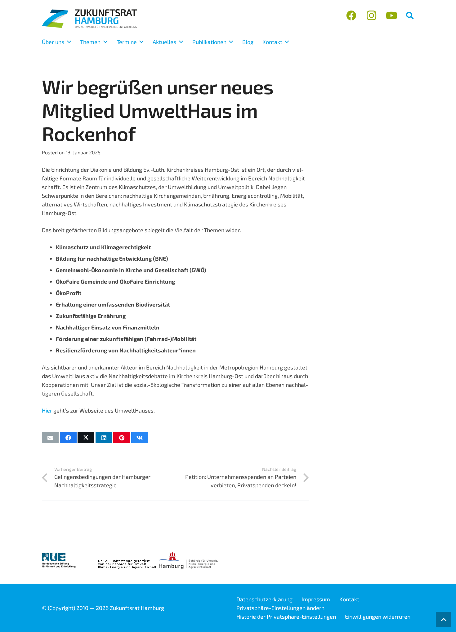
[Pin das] (121, 437)
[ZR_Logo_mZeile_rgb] (89, 18)
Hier (47, 410)
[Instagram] (371, 16)
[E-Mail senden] (50, 437)
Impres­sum (316, 599)
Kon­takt (349, 599)
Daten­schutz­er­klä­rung (264, 599)
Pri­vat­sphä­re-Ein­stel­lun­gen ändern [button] (280, 607)
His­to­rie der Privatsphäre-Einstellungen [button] (286, 616)
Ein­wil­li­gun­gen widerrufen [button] (377, 616)
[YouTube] (391, 16)
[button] (409, 15)
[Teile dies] (68, 437)
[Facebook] (351, 16)
